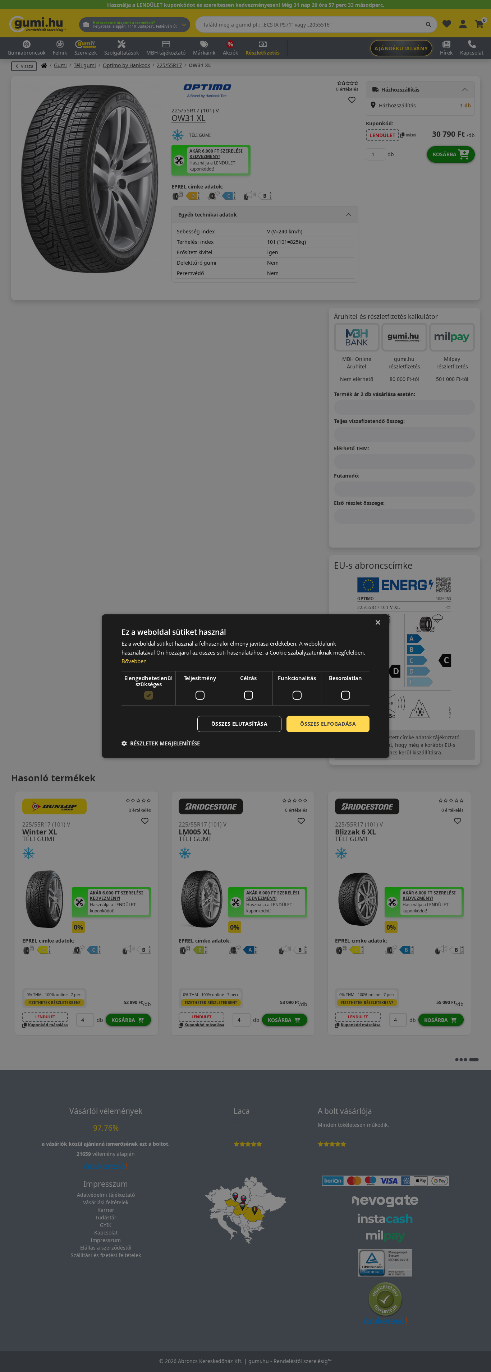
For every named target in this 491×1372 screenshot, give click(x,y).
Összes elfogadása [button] (328, 723)
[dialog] (245, 686)
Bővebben (134, 661)
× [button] (377, 622)
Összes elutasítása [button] (239, 723)
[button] (160, 743)
